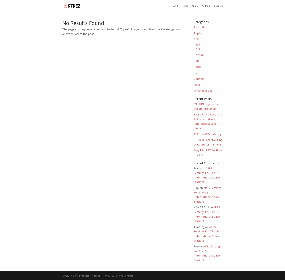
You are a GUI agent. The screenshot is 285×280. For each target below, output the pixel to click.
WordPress (126, 275)
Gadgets (218, 6)
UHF (198, 67)
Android (206, 6)
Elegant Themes (89, 275)
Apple (195, 6)
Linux (185, 6)
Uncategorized (203, 90)
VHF (198, 73)
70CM (199, 55)
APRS (175, 6)
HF (197, 61)
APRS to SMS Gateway (207, 134)
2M (198, 49)
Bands (198, 45)
